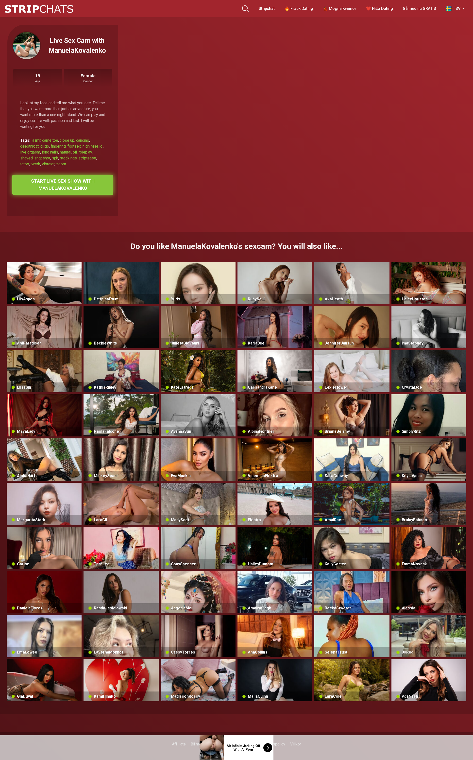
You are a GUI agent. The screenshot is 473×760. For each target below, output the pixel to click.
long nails (50, 152)
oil (75, 152)
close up (67, 140)
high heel (90, 146)
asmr (36, 140)
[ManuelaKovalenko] (26, 45)
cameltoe (50, 140)
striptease (87, 158)
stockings (68, 158)
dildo (44, 146)
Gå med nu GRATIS (419, 8)
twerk (35, 164)
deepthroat (29, 146)
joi (101, 146)
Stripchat (267, 8)
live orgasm (30, 152)
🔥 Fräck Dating (299, 8)
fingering (58, 146)
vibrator (48, 164)
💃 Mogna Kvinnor (339, 8)
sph (55, 158)
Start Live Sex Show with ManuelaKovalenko (63, 184)
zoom (61, 164)
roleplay (85, 152)
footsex (74, 146)
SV (456, 8)
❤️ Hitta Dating (379, 8)
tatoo (24, 164)
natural (65, 152)
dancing (82, 140)
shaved (26, 158)
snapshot (42, 158)
